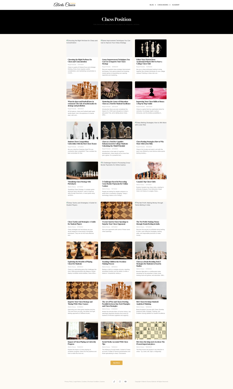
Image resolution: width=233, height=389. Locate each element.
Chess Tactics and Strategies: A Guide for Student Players (82, 223)
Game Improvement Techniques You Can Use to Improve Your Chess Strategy (116, 62)
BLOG (152, 5)
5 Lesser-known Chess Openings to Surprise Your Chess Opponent (115, 223)
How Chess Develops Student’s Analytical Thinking (147, 303)
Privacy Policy (69, 381)
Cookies (84, 381)
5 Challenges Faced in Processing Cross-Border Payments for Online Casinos (115, 184)
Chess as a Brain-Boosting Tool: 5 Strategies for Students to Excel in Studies (148, 264)
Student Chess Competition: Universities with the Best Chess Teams (82, 143)
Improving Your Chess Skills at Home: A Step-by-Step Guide (150, 103)
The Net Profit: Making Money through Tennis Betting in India (148, 223)
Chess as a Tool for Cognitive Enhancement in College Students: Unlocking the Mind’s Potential (115, 144)
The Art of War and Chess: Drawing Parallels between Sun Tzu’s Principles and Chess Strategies (116, 304)
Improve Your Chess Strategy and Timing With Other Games (80, 303)
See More (116, 363)
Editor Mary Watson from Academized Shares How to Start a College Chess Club (149, 62)
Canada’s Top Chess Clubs (146, 182)
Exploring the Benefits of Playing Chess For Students (80, 263)
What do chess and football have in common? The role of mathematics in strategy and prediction (82, 104)
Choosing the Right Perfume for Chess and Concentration (80, 61)
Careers (102, 381)
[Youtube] (126, 382)
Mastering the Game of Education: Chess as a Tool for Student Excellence (116, 103)
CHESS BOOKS (163, 5)
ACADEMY (175, 5)
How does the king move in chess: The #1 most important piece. (150, 343)
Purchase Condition (93, 381)
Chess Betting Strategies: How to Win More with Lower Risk (150, 143)
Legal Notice (77, 381)
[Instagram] (120, 382)
